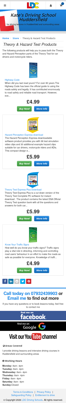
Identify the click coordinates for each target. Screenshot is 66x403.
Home (5, 38)
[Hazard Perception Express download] (33, 124)
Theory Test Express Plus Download (23, 189)
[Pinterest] (28, 281)
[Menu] (5, 5)
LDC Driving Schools (32, 399)
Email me (16, 298)
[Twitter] (22, 281)
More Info (41, 108)
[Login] (51, 5)
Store (16, 38)
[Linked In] (10, 281)
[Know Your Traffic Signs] (33, 234)
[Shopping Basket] (61, 5)
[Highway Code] (33, 69)
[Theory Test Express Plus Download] (33, 179)
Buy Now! (24, 108)
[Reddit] (16, 281)
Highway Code (12, 79)
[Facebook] (5, 281)
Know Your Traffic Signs (17, 244)
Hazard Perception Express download (24, 134)
